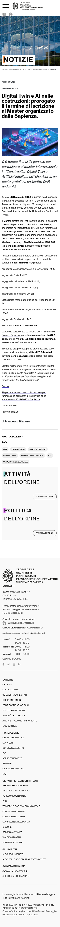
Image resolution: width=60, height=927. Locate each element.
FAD (4, 753)
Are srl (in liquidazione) (16, 876)
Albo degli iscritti (12, 854)
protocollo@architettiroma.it (33, 633)
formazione (9, 455)
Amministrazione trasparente (19, 720)
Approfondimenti (12, 758)
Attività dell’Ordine (13, 715)
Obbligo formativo (13, 768)
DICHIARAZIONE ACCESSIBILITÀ (19, 908)
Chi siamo (7, 684)
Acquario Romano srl (14, 871)
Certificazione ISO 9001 (15, 705)
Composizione (10, 689)
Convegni (7, 742)
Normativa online (12, 842)
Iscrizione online (12, 700)
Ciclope (7, 827)
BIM (5, 449)
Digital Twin (18, 449)
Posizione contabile (14, 796)
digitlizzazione (38, 449)
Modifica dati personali (16, 790)
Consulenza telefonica (16, 821)
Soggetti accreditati (14, 695)
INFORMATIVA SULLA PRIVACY (18, 905)
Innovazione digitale (32, 455)
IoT (49, 455)
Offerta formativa (13, 737)
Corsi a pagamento (13, 748)
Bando (5, 386)
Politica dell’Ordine (14, 710)
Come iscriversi (10, 405)
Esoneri (7, 763)
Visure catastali (11, 837)
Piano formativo (10, 411)
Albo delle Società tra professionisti (24, 859)
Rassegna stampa (12, 832)
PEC (4, 801)
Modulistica (9, 726)
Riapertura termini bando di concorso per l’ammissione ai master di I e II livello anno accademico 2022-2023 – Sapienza (24, 396)
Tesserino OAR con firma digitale (21, 806)
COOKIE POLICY (45, 905)
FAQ (4, 774)
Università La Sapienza (15, 462)
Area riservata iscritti (15, 785)
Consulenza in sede (13, 816)
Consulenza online (13, 811)
